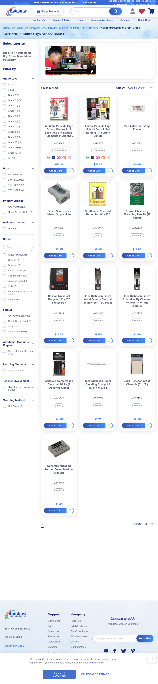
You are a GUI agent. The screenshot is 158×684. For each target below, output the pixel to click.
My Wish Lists (142, 11)
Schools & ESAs (61, 20)
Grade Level (10, 78)
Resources (53, 636)
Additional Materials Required (16, 344)
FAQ (50, 626)
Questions (53, 631)
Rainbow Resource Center (16, 615)
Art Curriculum (32, 27)
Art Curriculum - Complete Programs (60, 27)
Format (7, 310)
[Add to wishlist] (70, 170)
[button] (132, 11)
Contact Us (39, 20)
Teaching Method (14, 400)
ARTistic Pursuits (90, 27)
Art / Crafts (17, 27)
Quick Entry (54, 641)
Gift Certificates (79, 636)
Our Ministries (78, 647)
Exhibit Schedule (80, 626)
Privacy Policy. (96, 662)
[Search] (115, 11)
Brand (7, 239)
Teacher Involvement (16, 381)
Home (6, 27)
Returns (52, 652)
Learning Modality (14, 364)
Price (6, 168)
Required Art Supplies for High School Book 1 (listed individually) (17, 56)
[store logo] (16, 11)
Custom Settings (95, 674)
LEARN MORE (89, 2)
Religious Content (14, 222)
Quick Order (145, 20)
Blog (80, 20)
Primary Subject (13, 200)
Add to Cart (55, 170)
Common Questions (102, 20)
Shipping (53, 647)
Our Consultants (79, 631)
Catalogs (125, 20)
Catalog (75, 641)
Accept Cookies (59, 674)
